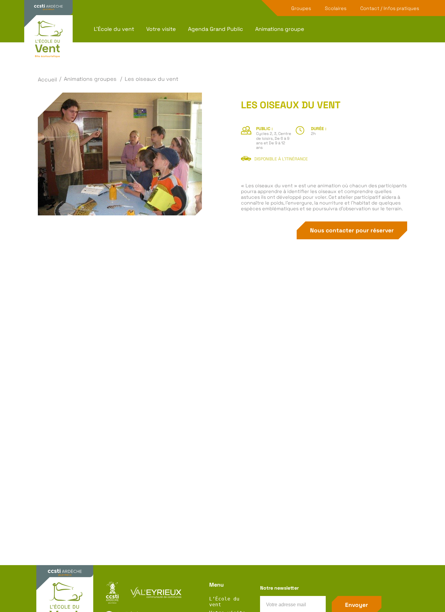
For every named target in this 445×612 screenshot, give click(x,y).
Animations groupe (279, 29)
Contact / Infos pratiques (389, 8)
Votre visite (161, 29)
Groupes (301, 8)
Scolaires (335, 8)
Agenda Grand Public (215, 29)
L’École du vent (114, 29)
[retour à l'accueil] (48, 40)
